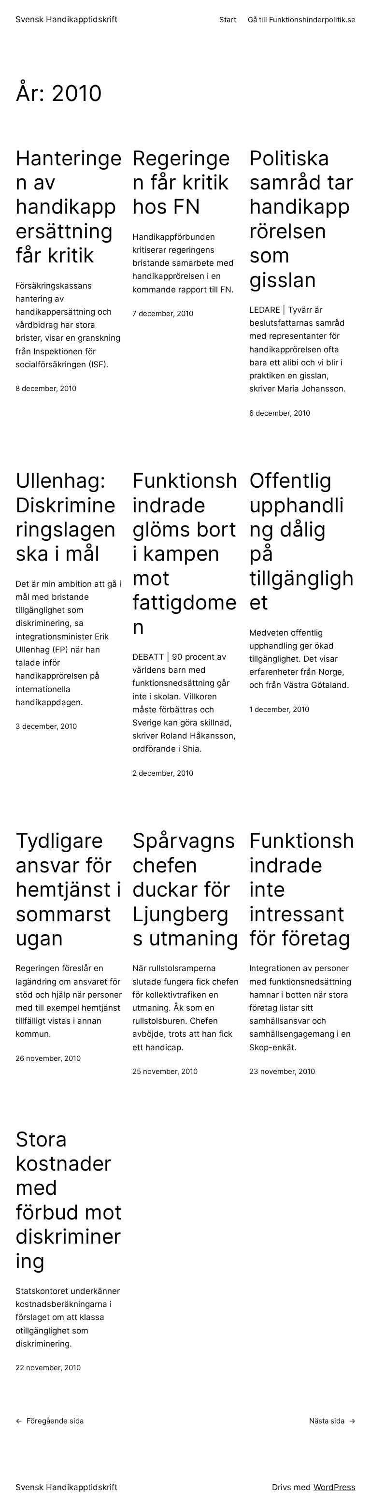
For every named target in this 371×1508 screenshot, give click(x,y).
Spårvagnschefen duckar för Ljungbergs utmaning (185, 889)
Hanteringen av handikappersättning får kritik (68, 207)
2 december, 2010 (162, 773)
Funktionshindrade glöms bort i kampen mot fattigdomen (185, 553)
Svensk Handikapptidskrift (66, 19)
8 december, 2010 (45, 388)
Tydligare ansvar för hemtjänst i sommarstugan (68, 889)
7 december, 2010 (162, 313)
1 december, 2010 (279, 709)
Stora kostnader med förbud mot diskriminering (68, 1200)
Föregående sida (49, 1420)
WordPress (335, 1487)
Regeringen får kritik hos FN (181, 182)
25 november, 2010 (165, 1071)
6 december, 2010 (279, 413)
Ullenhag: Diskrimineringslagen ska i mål (65, 517)
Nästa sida (332, 1420)
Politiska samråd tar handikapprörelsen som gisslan (301, 219)
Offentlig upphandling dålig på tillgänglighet (301, 541)
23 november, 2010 (282, 1071)
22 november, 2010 (48, 1367)
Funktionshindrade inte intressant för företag (302, 889)
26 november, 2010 (48, 1058)
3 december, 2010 (46, 726)
